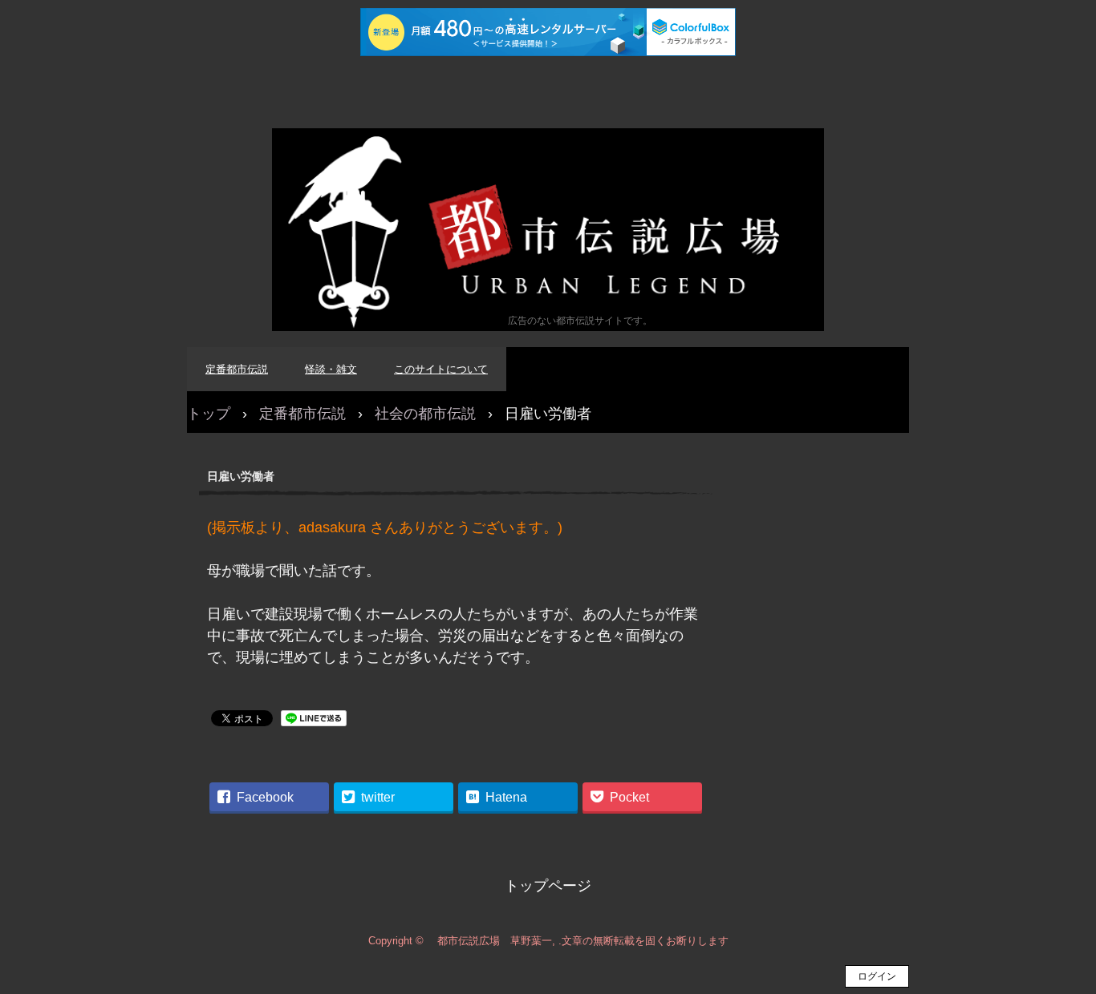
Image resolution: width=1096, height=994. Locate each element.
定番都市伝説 (236, 369)
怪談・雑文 (331, 369)
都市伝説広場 (548, 229)
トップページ (548, 886)
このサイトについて (441, 369)
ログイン (877, 976)
